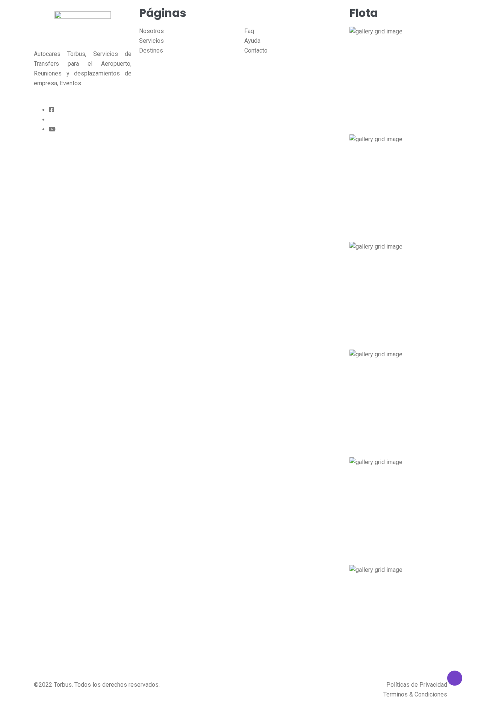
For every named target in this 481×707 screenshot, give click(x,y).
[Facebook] (51, 110)
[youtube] (52, 129)
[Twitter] (51, 120)
